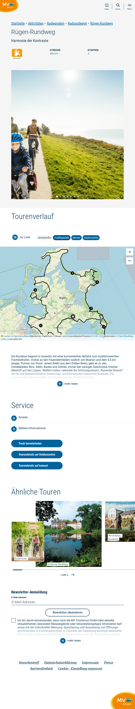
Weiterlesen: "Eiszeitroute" (28, 541)
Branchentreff (29, 663)
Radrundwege (77, 23)
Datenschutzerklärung (60, 663)
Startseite (18, 23)
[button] (104, 327)
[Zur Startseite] (10, 7)
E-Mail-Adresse (19, 597)
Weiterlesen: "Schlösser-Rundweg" (69, 534)
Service (76, 237)
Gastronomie (91, 237)
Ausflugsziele (61, 237)
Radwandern (55, 23)
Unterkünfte (44, 237)
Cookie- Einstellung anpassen (80, 668)
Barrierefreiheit (41, 668)
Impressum (90, 663)
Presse (108, 663)
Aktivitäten (35, 23)
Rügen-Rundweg (101, 23)
